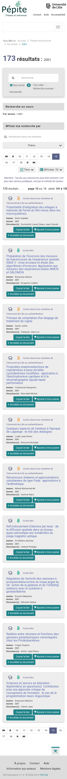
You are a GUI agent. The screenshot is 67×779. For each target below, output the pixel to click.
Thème (31, 145)
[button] (55, 751)
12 (34, 156)
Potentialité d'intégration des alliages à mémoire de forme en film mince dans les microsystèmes (33, 210)
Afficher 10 (51, 169)
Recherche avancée (43, 88)
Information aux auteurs (21, 768)
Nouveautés (15, 92)
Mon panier (20, 85)
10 (19, 156)
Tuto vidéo (38, 85)
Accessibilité (58, 14)
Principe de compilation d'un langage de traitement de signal (32, 319)
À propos (19, 763)
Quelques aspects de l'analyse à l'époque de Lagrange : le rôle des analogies (33, 430)
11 (26, 156)
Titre (26, 169)
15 (56, 156)
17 (13, 162)
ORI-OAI (44, 775)
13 (41, 156)
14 (48, 156)
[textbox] (37, 78)
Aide (46, 14)
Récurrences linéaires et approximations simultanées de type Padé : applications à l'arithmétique (33, 480)
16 (6, 162)
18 (21, 162)
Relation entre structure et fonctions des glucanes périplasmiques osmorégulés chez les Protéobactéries (32, 637)
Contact (37, 14)
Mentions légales (50, 768)
